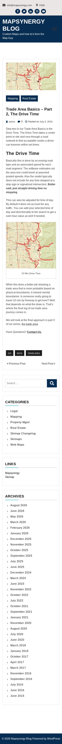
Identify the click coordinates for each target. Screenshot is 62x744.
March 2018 (18, 645)
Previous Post (16, 363)
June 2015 (17, 695)
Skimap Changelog (23, 433)
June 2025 (17, 567)
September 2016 (21, 679)
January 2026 (19, 533)
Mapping (13, 98)
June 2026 (17, 511)
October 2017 (19, 656)
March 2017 (18, 667)
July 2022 (16, 600)
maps (19, 353)
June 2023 (17, 583)
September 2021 (21, 611)
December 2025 (20, 539)
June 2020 (17, 639)
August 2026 (18, 505)
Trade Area (34, 353)
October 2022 (19, 595)
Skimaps (16, 439)
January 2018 (19, 651)
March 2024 (18, 578)
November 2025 (20, 544)
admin (12, 121)
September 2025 (21, 555)
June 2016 (17, 690)
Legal (14, 411)
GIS (9, 353)
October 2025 (19, 550)
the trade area (30, 324)
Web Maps (17, 444)
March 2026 (18, 522)
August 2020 (18, 628)
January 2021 (19, 617)
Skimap (9, 477)
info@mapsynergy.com (19, 5)
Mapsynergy (12, 473)
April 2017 (17, 662)
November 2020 (20, 623)
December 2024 (20, 572)
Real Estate (29, 98)
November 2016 (20, 673)
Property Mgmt (20, 422)
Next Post (48, 363)
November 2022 (20, 589)
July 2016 (16, 684)
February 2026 (20, 527)
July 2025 (16, 561)
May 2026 (16, 516)
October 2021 (19, 606)
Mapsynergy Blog (21, 738)
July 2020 (16, 634)
